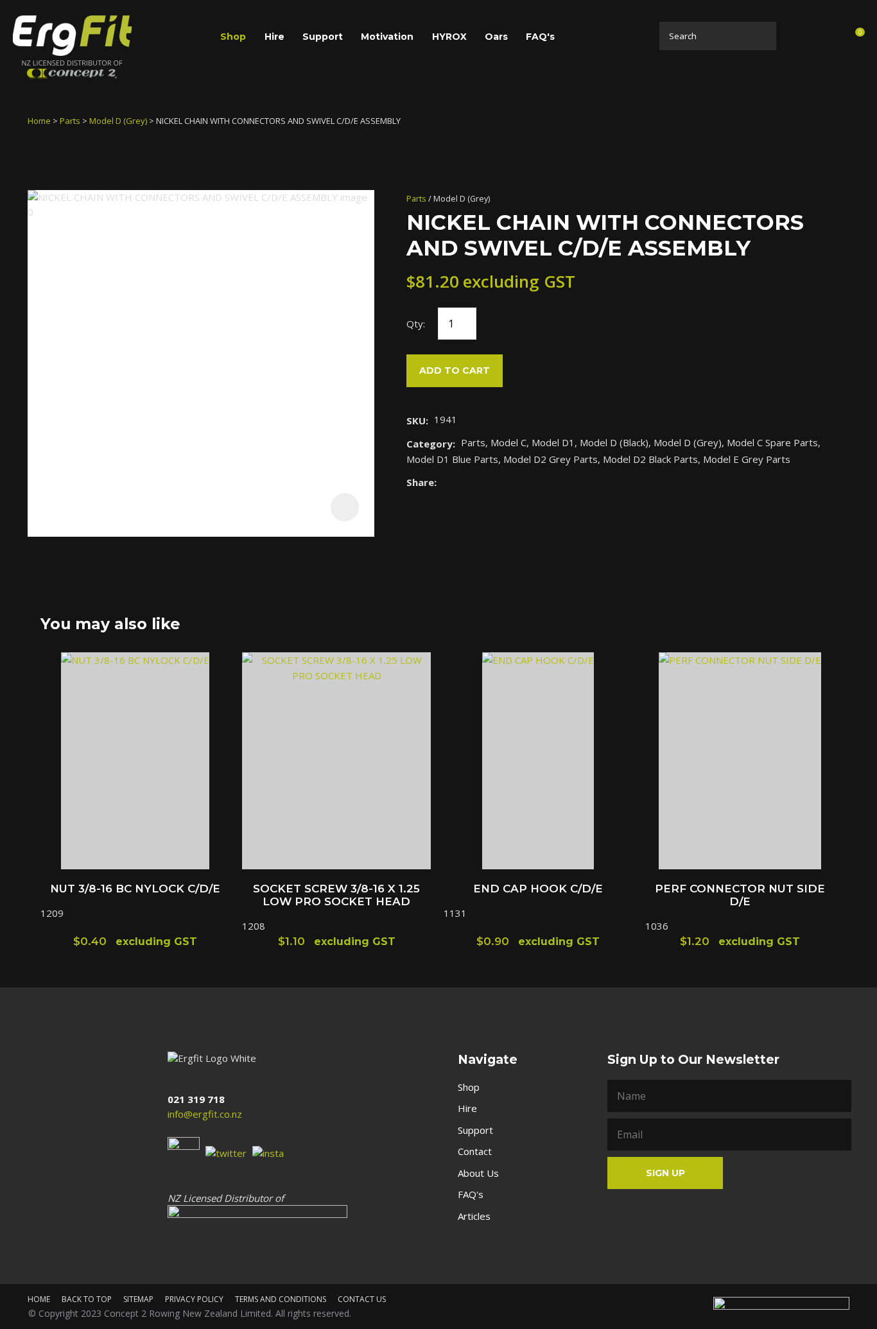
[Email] (482, 481)
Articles (474, 1216)
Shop (233, 36)
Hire (274, 36)
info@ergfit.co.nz (205, 1114)
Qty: (415, 323)
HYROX (449, 36)
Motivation (387, 36)
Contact (475, 1151)
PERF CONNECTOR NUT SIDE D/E (740, 895)
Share (420, 482)
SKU (416, 420)
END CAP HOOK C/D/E (538, 888)
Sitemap (138, 1299)
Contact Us (362, 1299)
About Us (478, 1173)
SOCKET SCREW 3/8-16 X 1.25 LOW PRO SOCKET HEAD (336, 895)
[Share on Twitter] (462, 482)
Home (39, 120)
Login (797, 36)
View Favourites (824, 38)
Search (762, 36)
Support (322, 36)
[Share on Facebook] (444, 482)
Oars (496, 36)
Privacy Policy (194, 1299)
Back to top (87, 1299)
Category (429, 443)
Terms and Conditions (280, 1299)
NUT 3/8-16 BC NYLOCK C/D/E (135, 888)
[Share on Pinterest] (501, 482)
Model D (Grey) (118, 120)
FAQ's (540, 36)
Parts (70, 120)
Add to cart (454, 370)
